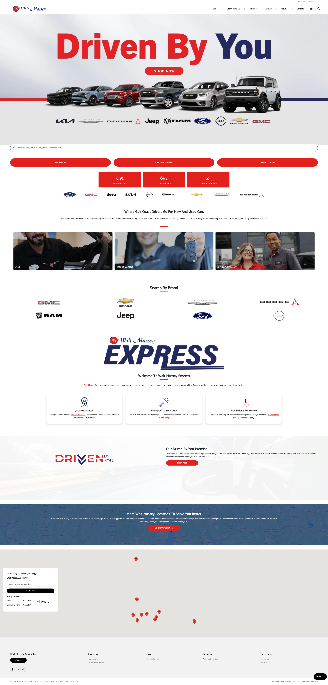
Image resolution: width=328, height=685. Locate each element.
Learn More (182, 463)
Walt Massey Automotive (18, 681)
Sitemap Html (60, 681)
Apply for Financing (210, 659)
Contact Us (20, 660)
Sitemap (52, 681)
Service (149, 654)
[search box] (164, 147)
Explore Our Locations (164, 528)
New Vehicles (93, 659)
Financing (208, 654)
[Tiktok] (23, 669)
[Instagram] (18, 669)
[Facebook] (12, 669)
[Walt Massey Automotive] (32, 9)
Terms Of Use (43, 681)
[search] (318, 9)
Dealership (266, 654)
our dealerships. (164, 418)
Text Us (320, 676)
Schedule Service (152, 659)
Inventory (93, 654)
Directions (264, 662)
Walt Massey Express (93, 385)
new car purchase (78, 415)
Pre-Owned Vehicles (96, 662)
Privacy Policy (33, 681)
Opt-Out (77, 681)
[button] (155, 620)
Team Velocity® (285, 682)
